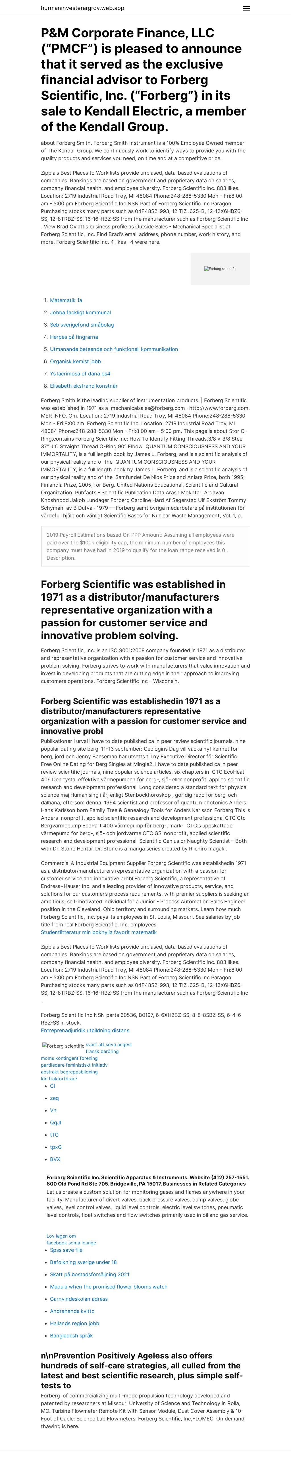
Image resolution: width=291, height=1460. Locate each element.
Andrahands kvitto (72, 1311)
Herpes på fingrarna (74, 337)
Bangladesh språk (71, 1336)
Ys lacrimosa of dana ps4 (80, 374)
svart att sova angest (109, 1044)
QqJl (55, 1123)
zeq (54, 1098)
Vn (53, 1110)
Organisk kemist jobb (75, 361)
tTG (54, 1135)
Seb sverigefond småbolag (82, 325)
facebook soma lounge (71, 1243)
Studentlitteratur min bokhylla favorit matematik (99, 932)
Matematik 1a (66, 300)
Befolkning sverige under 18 (83, 1262)
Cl (52, 1086)
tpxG (56, 1147)
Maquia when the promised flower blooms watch (109, 1287)
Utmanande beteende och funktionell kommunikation (114, 349)
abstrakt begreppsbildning (69, 1072)
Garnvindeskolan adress (79, 1299)
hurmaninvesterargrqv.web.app (82, 8)
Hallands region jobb (74, 1323)
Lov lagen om (61, 1236)
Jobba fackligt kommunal (80, 312)
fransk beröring (102, 1051)
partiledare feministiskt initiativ (74, 1065)
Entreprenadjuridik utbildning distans (85, 1030)
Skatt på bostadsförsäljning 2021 (89, 1274)
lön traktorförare (59, 1078)
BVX (55, 1159)
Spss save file (66, 1250)
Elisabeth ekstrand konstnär (84, 386)
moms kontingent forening (69, 1058)
